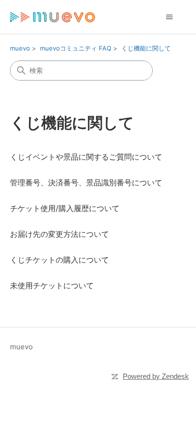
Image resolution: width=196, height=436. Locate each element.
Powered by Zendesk (156, 376)
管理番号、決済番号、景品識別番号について (86, 182)
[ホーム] (52, 16)
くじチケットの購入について (59, 259)
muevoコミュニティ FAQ (75, 48)
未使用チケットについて (52, 285)
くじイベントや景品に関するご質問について (86, 157)
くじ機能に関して (146, 48)
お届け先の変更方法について (59, 234)
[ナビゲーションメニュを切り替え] (169, 17)
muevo (20, 48)
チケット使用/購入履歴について (64, 208)
